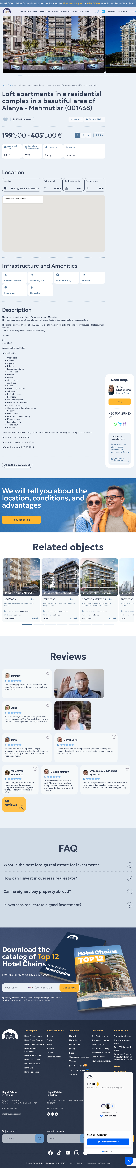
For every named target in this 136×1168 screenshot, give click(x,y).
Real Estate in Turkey (100, 1048)
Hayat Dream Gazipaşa (34, 1044)
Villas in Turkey (98, 1057)
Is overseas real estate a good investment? (43, 905)
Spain (49, 1040)
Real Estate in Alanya (100, 1036)
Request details (21, 519)
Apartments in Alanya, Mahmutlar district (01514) (19, 604)
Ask (120, 401)
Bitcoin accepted (76, 1066)
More (87, 11)
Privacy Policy (76, 1163)
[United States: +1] (30, 988)
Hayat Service (75, 1040)
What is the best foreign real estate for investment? (51, 865)
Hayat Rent (73, 1036)
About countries (55, 1030)
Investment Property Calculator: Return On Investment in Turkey (123, 1057)
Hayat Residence (31, 1072)
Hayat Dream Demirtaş (33, 1040)
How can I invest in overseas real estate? (40, 878)
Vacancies (73, 1061)
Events (72, 1049)
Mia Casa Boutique (32, 1063)
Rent (35, 11)
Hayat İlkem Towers (32, 1055)
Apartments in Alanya (100, 1040)
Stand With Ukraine (77, 1070)
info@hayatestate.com (11, 1114)
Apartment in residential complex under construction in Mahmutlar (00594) (97, 604)
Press (71, 1053)
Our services (74, 1044)
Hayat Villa (28, 1068)
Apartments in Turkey (101, 1052)
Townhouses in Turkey (101, 1061)
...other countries (54, 1057)
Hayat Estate (7, 85)
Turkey (50, 1036)
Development (44, 11)
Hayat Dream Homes (33, 1036)
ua (131, 11)
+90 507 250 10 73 (117, 11)
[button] (27, 624)
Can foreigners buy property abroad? (37, 891)
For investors (121, 1030)
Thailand (50, 1044)
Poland (50, 1052)
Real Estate (24, 11)
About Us (74, 1030)
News (117, 1066)
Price (100, 135)
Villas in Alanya (98, 1044)
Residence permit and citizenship (66, 11)
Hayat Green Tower (32, 1059)
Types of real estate (122, 1036)
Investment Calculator (118, 459)
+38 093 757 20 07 (10, 1108)
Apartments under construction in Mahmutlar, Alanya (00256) (59, 604)
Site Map (73, 1074)
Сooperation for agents (79, 1057)
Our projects (30, 1030)
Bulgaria (50, 1048)
